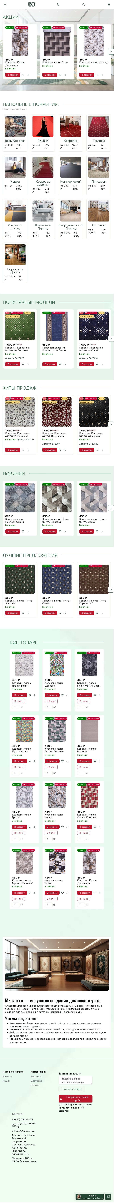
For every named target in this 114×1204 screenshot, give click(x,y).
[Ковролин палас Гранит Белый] (24, 664)
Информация (38, 1072)
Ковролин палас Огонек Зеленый (54, 750)
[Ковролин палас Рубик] (57, 861)
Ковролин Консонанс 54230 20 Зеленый (17, 349)
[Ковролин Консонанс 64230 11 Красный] (57, 412)
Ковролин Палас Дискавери (15, 63)
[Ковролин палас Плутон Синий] (57, 579)
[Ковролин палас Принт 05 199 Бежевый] (57, 497)
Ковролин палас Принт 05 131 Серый (89, 684)
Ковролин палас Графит (21, 816)
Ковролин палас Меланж (86, 750)
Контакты (36, 1076)
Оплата (35, 1085)
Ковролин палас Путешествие (21, 750)
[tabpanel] (57, 51)
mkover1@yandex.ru (23, 1131)
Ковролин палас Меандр (93, 62)
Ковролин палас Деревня (54, 684)
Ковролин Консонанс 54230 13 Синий (91, 349)
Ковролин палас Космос (54, 816)
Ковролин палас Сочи (55, 62)
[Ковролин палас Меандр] (94, 41)
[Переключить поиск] (83, 4)
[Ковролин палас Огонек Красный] (89, 795)
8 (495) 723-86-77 (22, 1119)
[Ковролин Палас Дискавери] (20, 41)
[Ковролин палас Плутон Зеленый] (20, 579)
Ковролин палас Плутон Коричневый (93, 602)
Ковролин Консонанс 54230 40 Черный (91, 434)
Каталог (7, 1076)
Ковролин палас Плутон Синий (56, 602)
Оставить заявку (72, 1089)
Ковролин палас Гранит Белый (21, 684)
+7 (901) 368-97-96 (26, 1125)
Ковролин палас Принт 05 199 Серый (92, 520)
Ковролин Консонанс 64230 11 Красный (54, 434)
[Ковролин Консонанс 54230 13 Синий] (94, 326)
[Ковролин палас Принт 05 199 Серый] (94, 497)
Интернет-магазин (13, 1072)
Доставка (36, 1081)
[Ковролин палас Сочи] (57, 41)
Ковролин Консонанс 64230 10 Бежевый (17, 434)
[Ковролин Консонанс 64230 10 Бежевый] (20, 412)
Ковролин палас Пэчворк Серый (14, 520)
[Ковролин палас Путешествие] (24, 729)
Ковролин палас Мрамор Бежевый (22, 881)
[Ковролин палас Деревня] (57, 664)
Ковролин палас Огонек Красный (86, 816)
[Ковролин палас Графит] (24, 795)
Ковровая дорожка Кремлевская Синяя (54, 349)
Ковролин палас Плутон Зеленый (19, 602)
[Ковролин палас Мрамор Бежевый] (24, 861)
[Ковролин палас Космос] (57, 795)
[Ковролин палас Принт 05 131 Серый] (89, 664)
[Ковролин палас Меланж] (89, 729)
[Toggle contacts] (58, 4)
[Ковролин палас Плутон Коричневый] (94, 579)
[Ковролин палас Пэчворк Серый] (20, 497)
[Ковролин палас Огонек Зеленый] (57, 729)
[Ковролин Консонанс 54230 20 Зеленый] (20, 326)
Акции (6, 1081)
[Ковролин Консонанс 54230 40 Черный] (94, 412)
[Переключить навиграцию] (5, 4)
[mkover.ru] (31, 4)
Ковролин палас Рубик (54, 881)
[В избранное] (23, 75)
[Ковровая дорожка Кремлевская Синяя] (57, 326)
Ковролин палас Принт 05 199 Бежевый (55, 520)
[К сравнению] (28, 75)
